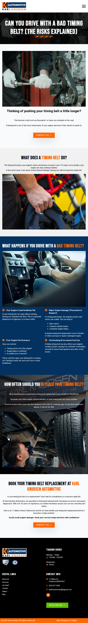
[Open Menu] (84, 6)
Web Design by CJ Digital (66, 620)
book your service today (45, 517)
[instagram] (48, 595)
